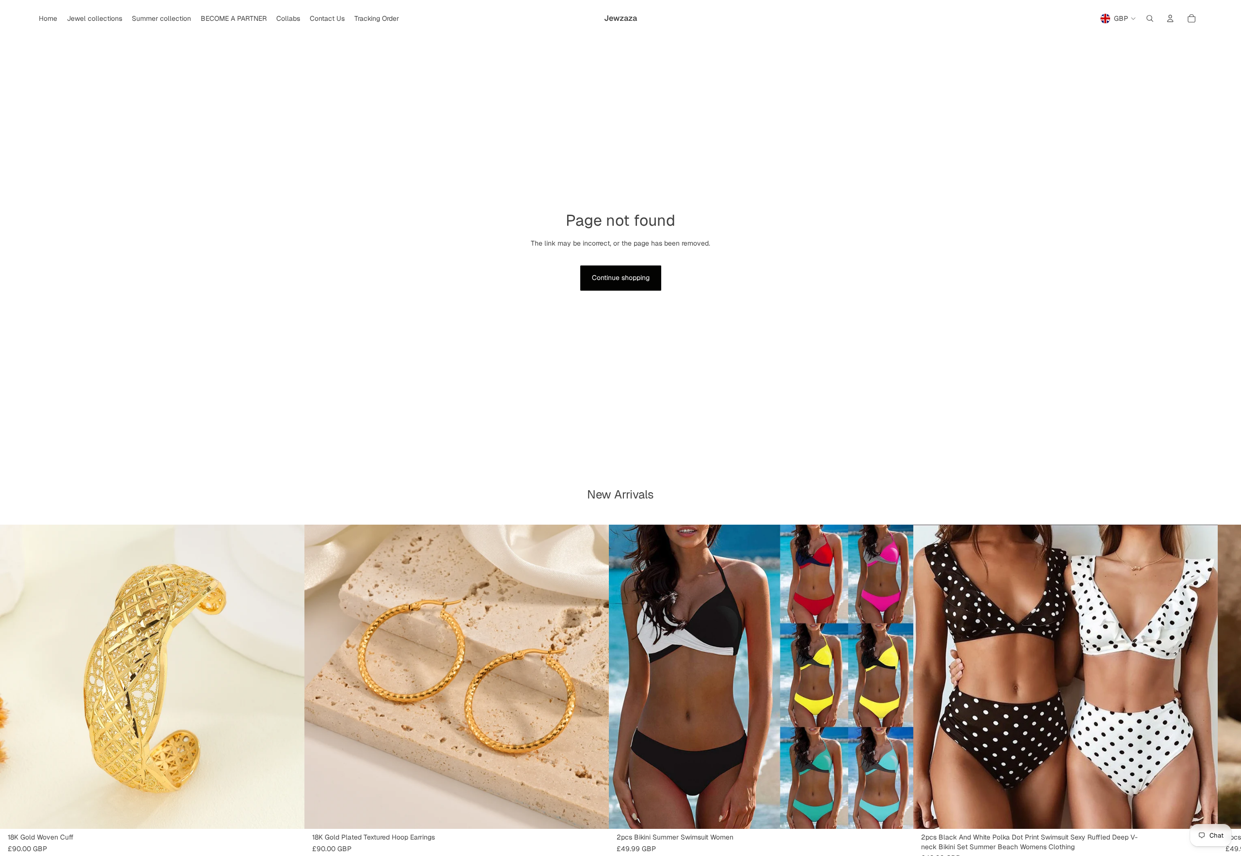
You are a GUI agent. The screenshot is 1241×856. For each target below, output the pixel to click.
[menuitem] (48, 18)
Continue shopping (621, 277)
